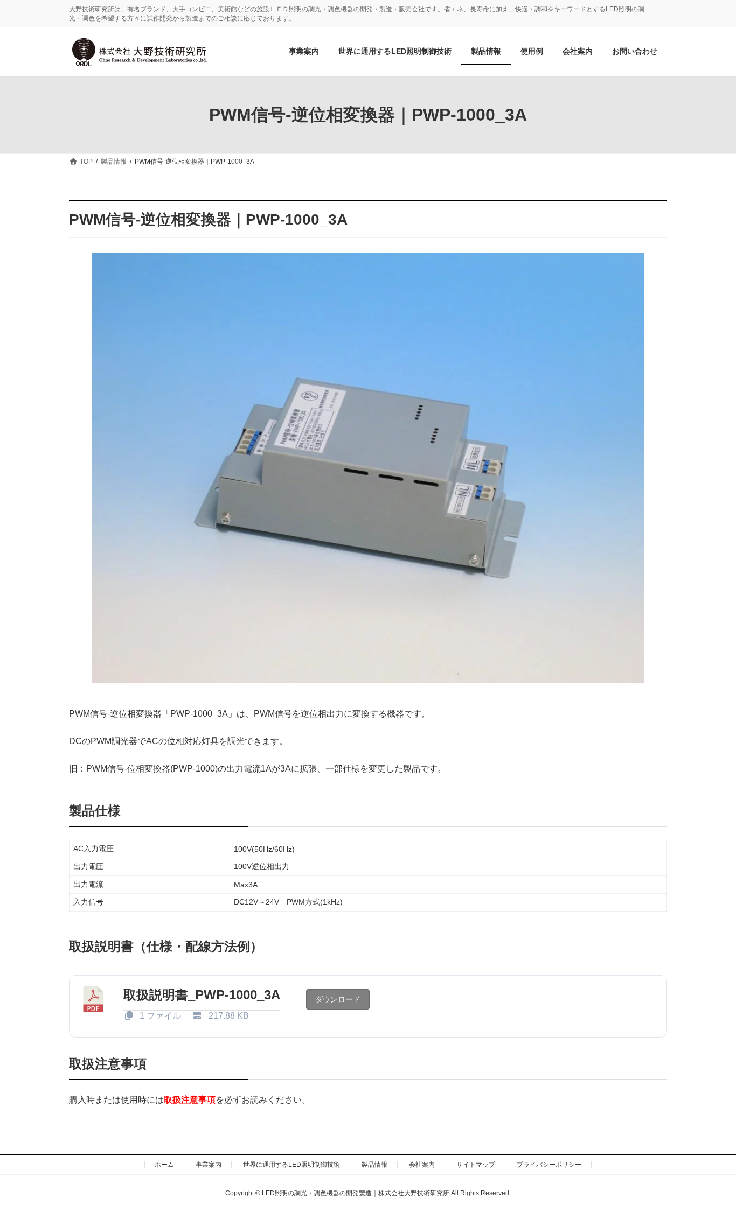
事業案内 (208, 1164)
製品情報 (374, 1164)
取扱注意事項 (190, 1099)
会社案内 (422, 1164)
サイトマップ (475, 1164)
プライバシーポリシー (549, 1164)
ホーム (164, 1164)
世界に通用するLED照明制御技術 (291, 1164)
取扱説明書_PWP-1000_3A (201, 994)
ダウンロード (337, 999)
